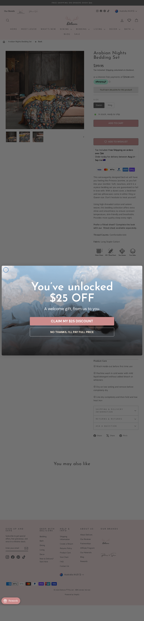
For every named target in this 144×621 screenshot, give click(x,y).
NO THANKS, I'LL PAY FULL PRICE (72, 332)
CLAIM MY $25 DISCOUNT (72, 321)
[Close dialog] (5, 269)
